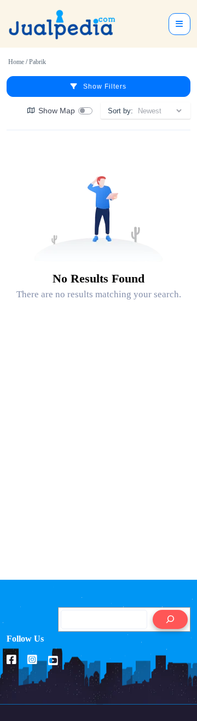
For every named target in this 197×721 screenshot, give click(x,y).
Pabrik (37, 62)
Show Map (56, 110)
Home (16, 62)
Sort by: (120, 110)
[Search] (170, 619)
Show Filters (104, 86)
